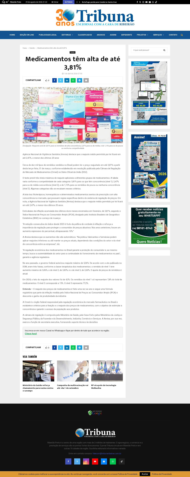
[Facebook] (68, 461)
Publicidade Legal (48, 35)
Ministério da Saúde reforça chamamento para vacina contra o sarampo (38, 388)
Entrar (55, 2)
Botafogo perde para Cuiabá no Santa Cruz (99, 2)
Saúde (72, 52)
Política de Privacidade (162, 474)
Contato (173, 35)
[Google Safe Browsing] (95, 415)
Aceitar (145, 474)
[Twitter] (77, 461)
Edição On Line (27, 35)
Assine (113, 35)
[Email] (104, 461)
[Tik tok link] (156, 2)
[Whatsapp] (113, 461)
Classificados (85, 35)
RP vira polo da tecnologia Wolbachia (103, 387)
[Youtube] (95, 461)
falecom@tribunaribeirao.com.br (107, 453)
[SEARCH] (164, 50)
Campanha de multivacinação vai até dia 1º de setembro (72, 387)
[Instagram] (86, 461)
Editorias (66, 35)
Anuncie (101, 35)
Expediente (126, 35)
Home (12, 35)
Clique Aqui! (31, 333)
